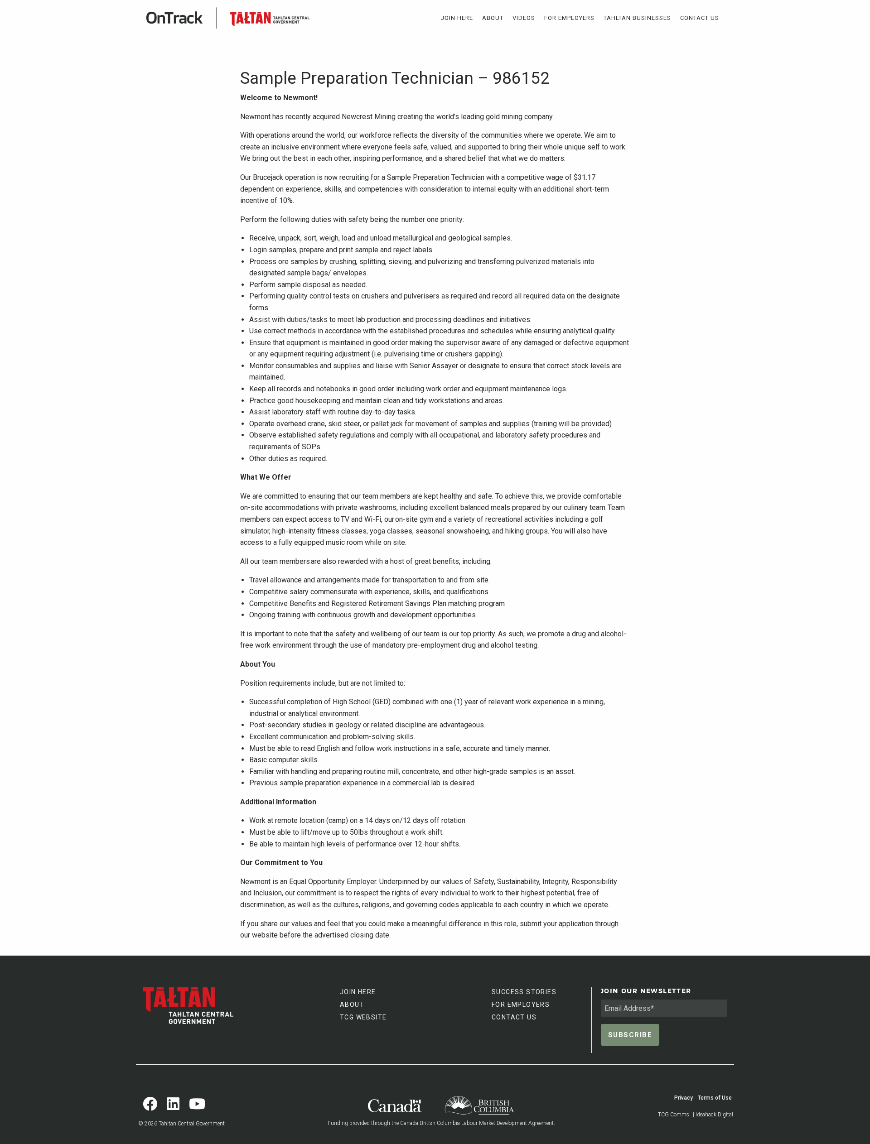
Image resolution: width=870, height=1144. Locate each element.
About (492, 17)
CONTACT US (514, 1017)
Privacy (683, 1098)
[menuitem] (457, 18)
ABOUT (352, 1004)
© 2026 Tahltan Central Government (181, 1123)
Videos (523, 17)
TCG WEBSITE (363, 1017)
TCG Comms (673, 1114)
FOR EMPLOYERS (521, 1004)
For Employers (569, 17)
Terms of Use (715, 1098)
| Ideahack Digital (713, 1114)
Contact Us (699, 17)
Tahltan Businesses (637, 17)
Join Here (457, 17)
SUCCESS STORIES (524, 991)
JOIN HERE (358, 991)
